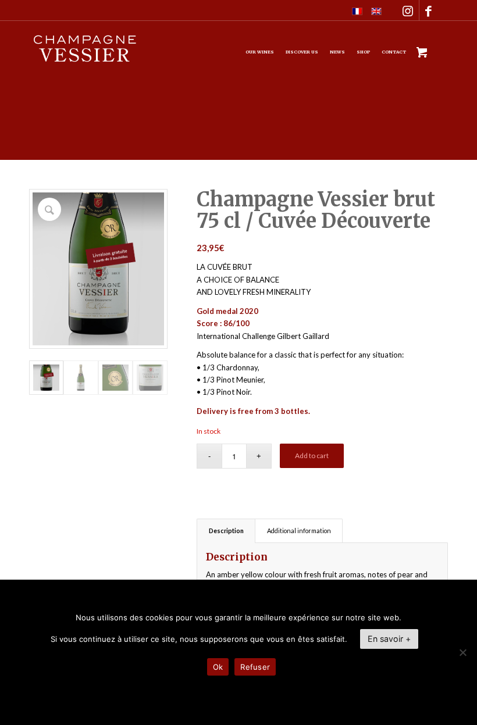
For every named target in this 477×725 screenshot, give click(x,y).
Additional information (299, 530)
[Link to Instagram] (408, 10)
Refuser (255, 667)
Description (226, 530)
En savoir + (389, 639)
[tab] (226, 530)
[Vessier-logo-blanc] (85, 60)
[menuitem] (260, 52)
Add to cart (312, 455)
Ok (218, 667)
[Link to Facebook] (428, 10)
